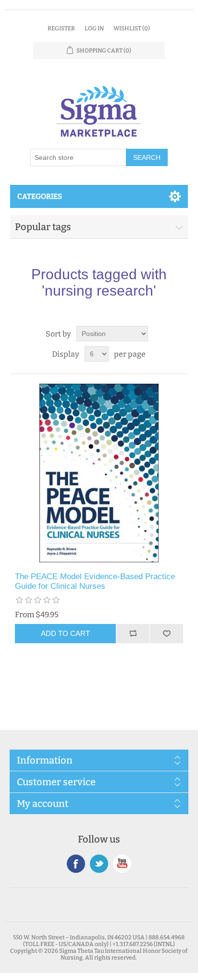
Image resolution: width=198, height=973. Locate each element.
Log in (94, 28)
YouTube (122, 864)
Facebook (76, 864)
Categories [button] (39, 196)
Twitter (99, 864)
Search (147, 157)
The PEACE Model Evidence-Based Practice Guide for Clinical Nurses (95, 581)
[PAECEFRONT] (99, 473)
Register (61, 28)
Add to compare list (132, 633)
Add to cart (65, 633)
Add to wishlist (166, 633)
